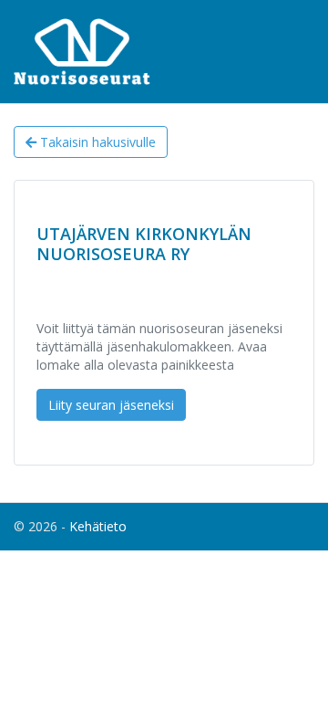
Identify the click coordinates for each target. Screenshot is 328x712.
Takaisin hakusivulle (96, 142)
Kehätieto (98, 526)
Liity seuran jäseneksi (111, 405)
